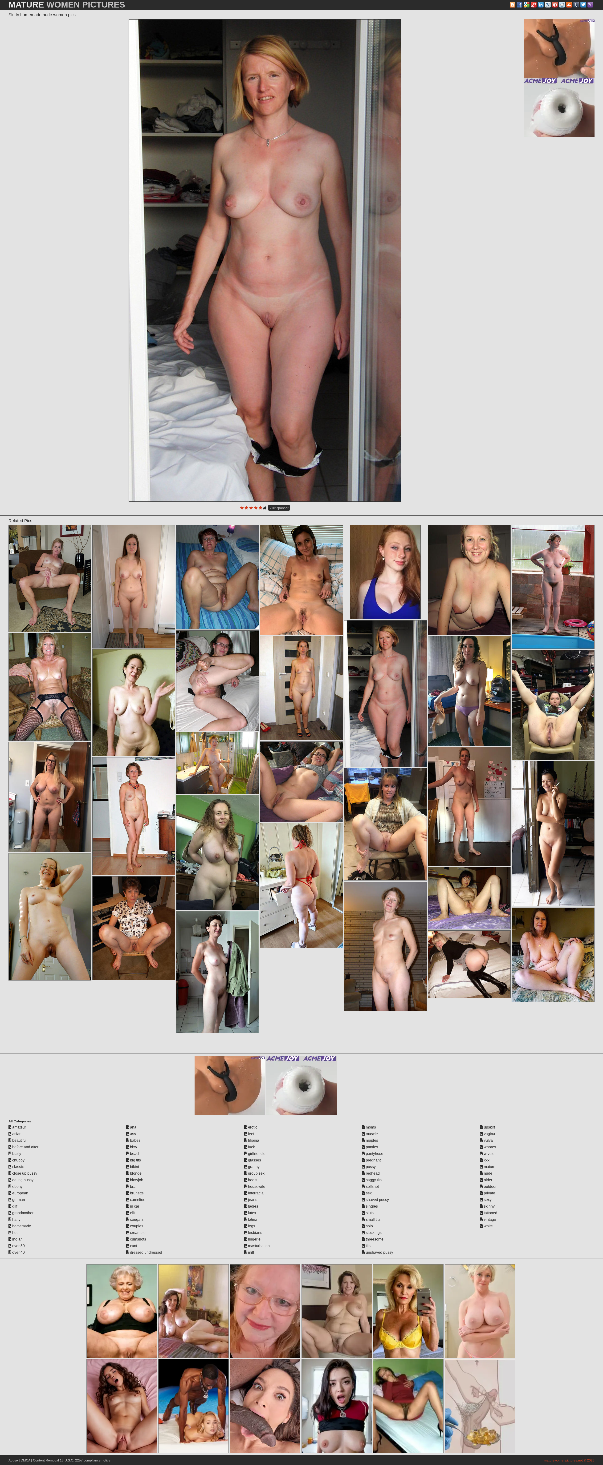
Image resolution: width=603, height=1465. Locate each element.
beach (134, 1154)
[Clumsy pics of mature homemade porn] (49, 578)
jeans (252, 1200)
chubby (17, 1160)
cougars (136, 1219)
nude (487, 1173)
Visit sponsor (279, 508)
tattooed (490, 1213)
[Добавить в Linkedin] (541, 5)
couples (136, 1226)
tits (368, 1246)
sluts (369, 1213)
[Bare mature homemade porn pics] (49, 917)
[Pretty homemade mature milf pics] (553, 955)
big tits (135, 1160)
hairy (15, 1219)
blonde (135, 1173)
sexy (487, 1200)
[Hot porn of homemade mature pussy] (217, 972)
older (487, 1180)
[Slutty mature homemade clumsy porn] (469, 691)
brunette (136, 1193)
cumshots (137, 1239)
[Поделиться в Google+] (534, 5)
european (19, 1193)
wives (488, 1154)
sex (368, 1193)
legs (251, 1226)
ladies (252, 1206)
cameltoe (137, 1200)
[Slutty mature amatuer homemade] (133, 702)
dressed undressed (145, 1252)
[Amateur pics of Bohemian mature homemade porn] (49, 687)
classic (17, 1167)
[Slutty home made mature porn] (301, 688)
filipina (253, 1140)
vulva (488, 1140)
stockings (373, 1233)
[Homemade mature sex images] (385, 946)
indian (17, 1239)
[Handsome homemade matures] (469, 964)
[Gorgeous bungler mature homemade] (217, 763)
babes (134, 1140)
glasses (254, 1160)
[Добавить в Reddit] (562, 5)
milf (250, 1252)
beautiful (19, 1140)
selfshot (372, 1187)
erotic (252, 1127)
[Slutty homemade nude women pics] (265, 260)
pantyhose (374, 1154)
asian (16, 1134)
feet (250, 1134)
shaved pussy (377, 1200)
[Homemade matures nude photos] (133, 928)
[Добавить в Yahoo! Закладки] (590, 5)
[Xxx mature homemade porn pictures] (217, 680)
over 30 (18, 1246)
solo (369, 1226)
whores (489, 1147)
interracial (256, 1193)
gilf (14, 1206)
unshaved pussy (379, 1252)
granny (253, 1167)
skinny (489, 1206)
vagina (489, 1134)
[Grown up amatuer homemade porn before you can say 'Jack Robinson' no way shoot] (301, 580)
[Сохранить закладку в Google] (527, 5)
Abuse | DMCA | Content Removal (33, 1460)
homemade (21, 1226)
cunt (133, 1246)
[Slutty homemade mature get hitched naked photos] (553, 833)
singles (371, 1206)
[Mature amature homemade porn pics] (553, 587)
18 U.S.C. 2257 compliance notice (85, 1460)
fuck (251, 1147)
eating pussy (22, 1180)
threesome (374, 1239)
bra (132, 1187)
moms (370, 1127)
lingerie (254, 1239)
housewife (256, 1187)
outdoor (490, 1187)
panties (371, 1147)
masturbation (258, 1246)
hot (14, 1233)
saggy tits (373, 1180)
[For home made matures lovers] (301, 781)
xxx (486, 1160)
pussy (370, 1167)
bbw (133, 1147)
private (489, 1193)
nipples (371, 1140)
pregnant (373, 1160)
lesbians (254, 1233)
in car (134, 1206)
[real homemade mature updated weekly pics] (553, 705)
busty (16, 1154)
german (18, 1200)
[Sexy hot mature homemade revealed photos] (133, 816)
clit (132, 1213)
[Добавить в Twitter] (583, 5)
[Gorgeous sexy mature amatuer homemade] (133, 586)
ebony (17, 1187)
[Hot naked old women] (385, 824)
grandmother (22, 1213)
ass (132, 1134)
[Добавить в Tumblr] (576, 5)
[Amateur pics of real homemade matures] (301, 885)
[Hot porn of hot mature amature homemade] (217, 577)
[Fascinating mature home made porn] (469, 580)
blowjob (136, 1180)
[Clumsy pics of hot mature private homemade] (217, 852)
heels (252, 1180)
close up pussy (24, 1173)
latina (252, 1219)
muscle (371, 1134)
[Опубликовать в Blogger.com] (512, 5)
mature (489, 1167)
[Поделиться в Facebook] (519, 5)
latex (251, 1213)
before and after (24, 1147)
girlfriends (256, 1154)
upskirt (489, 1127)
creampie (137, 1233)
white (488, 1226)
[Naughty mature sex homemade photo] (469, 806)
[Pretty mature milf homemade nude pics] (49, 797)
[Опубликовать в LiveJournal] (548, 5)
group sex (256, 1173)
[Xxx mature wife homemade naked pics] (469, 898)
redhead (372, 1173)
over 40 (18, 1252)
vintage (489, 1219)
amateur (18, 1127)
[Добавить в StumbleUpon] (569, 5)
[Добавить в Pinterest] (555, 5)
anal (133, 1127)
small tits (372, 1219)
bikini (134, 1167)
